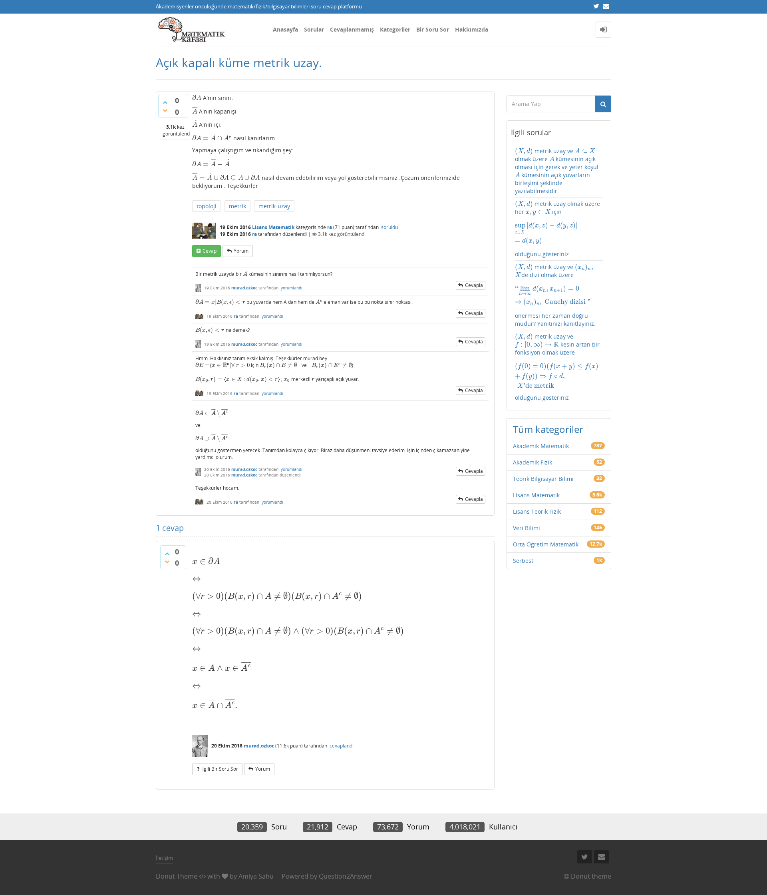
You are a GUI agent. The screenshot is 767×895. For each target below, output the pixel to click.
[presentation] (196, 98)
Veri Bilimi (526, 528)
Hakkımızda (471, 29)
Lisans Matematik (273, 227)
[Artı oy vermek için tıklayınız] (165, 102)
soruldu (389, 227)
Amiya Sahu (256, 876)
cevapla (474, 285)
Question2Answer (345, 876)
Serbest (523, 560)
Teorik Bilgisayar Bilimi (543, 478)
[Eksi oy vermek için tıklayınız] (165, 110)
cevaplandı (342, 745)
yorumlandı (291, 288)
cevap (210, 250)
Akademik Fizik (532, 462)
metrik (237, 206)
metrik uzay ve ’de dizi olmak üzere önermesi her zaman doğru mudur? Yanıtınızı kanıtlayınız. (559, 295)
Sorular (314, 29)
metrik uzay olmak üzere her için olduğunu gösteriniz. (557, 229)
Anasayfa (285, 29)
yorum (241, 250)
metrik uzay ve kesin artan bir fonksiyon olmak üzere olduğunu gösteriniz (559, 367)
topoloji (207, 206)
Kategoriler (395, 29)
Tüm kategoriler (548, 429)
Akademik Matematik (541, 446)
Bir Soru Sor (432, 29)
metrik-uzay (274, 206)
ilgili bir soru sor (219, 768)
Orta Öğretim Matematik (545, 544)
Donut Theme (176, 876)
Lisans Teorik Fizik (537, 511)
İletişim (164, 857)
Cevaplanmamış (352, 29)
